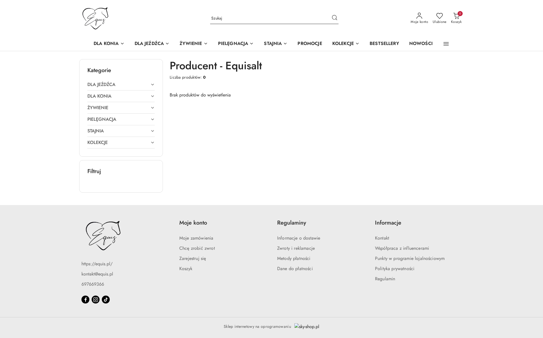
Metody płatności (294, 258)
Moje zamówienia (196, 238)
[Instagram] (96, 299)
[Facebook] (85, 299)
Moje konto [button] (193, 223)
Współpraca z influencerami (402, 248)
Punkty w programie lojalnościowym (410, 258)
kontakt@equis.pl (97, 274)
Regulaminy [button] (291, 223)
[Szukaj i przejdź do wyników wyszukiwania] (335, 18)
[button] (446, 44)
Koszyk (185, 268)
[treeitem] (121, 84)
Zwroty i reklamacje (296, 248)
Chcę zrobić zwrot (197, 248)
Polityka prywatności (394, 268)
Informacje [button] (388, 223)
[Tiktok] (106, 299)
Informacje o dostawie (298, 238)
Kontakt (382, 238)
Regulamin (385, 278)
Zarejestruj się (192, 258)
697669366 (92, 284)
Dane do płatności (295, 268)
